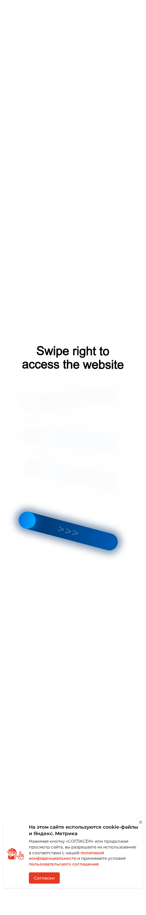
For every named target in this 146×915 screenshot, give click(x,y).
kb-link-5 (108, 4)
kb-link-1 (26, 4)
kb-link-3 (60, 4)
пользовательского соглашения (64, 864)
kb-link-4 (84, 4)
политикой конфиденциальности (66, 855)
